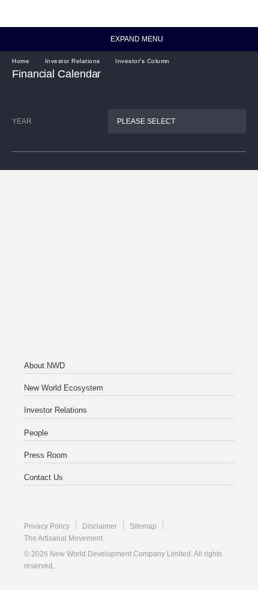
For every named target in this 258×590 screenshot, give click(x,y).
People (36, 432)
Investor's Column (142, 61)
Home (20, 61)
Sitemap (143, 526)
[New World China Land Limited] (129, 266)
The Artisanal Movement (63, 538)
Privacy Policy (47, 526)
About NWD (44, 365)
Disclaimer (99, 526)
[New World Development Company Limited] (129, 218)
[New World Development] (69, 13)
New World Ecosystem (63, 387)
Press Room (45, 455)
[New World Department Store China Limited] (129, 314)
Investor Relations (72, 61)
